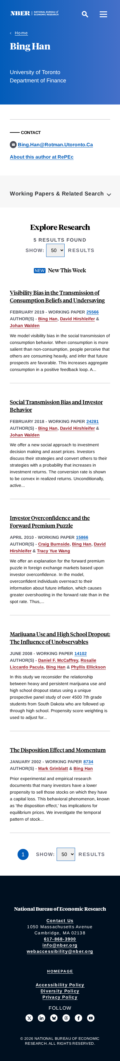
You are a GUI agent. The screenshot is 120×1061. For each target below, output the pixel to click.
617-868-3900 (60, 939)
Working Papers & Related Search (57, 194)
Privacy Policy (60, 997)
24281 (92, 421)
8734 (88, 761)
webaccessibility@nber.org (60, 951)
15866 (82, 537)
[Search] (85, 14)
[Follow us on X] (29, 1018)
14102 (80, 653)
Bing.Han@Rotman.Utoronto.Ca (55, 144)
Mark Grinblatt (53, 768)
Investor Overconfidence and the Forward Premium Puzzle (50, 521)
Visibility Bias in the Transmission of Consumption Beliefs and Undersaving (57, 296)
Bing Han (48, 318)
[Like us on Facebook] (78, 1018)
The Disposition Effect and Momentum (58, 750)
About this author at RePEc (42, 157)
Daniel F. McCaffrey (58, 660)
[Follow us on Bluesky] (54, 1018)
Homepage (60, 971)
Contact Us (60, 920)
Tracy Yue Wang (53, 550)
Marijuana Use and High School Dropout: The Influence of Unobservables (60, 637)
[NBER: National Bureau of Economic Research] (36, 14)
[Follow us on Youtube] (90, 1018)
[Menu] (103, 14)
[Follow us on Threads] (66, 1018)
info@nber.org (60, 945)
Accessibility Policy (60, 984)
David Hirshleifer (77, 318)
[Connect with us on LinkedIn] (41, 1018)
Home (21, 32)
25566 (92, 312)
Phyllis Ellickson (88, 667)
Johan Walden (25, 325)
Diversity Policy (60, 990)
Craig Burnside (54, 544)
